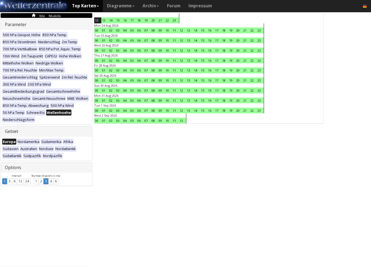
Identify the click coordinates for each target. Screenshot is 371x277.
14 (110, 20)
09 (160, 30)
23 (174, 20)
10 (167, 30)
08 (153, 30)
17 (132, 20)
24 (27, 181)
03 (118, 30)
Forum (173, 6)
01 (103, 30)
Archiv (149, 6)
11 (174, 30)
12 (20, 181)
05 (132, 30)
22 (167, 20)
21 (160, 20)
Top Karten (84, 6)
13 (103, 20)
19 (146, 20)
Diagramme (119, 6)
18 (139, 20)
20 (153, 20)
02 (110, 30)
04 (125, 30)
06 (139, 30)
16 (125, 20)
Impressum (200, 6)
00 (96, 30)
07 (146, 30)
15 (118, 20)
